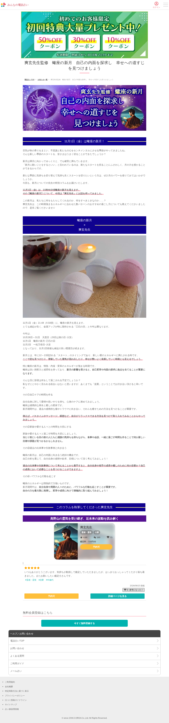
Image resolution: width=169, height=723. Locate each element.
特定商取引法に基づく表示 (17, 691)
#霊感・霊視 (30, 580)
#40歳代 (49, 580)
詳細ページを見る (117, 596)
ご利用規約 (10, 682)
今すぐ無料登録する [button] (84, 623)
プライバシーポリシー (15, 696)
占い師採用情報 (12, 709)
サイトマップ (11, 704)
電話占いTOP (29, 79)
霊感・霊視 (86, 532)
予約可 (51, 596)
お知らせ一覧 (43, 79)
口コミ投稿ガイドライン (16, 700)
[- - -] (165, 5)
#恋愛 (41, 580)
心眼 (97, 532)
